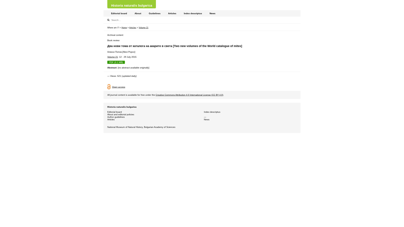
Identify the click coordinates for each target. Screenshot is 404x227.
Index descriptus (193, 13)
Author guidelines (116, 117)
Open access (118, 87)
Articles (172, 13)
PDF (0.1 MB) (116, 62)
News (212, 13)
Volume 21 (143, 27)
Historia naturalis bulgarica (131, 5)
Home (124, 27)
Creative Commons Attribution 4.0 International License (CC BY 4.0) (189, 95)
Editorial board (119, 13)
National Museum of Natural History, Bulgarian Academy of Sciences (141, 127)
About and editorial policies (120, 114)
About (138, 13)
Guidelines (154, 13)
